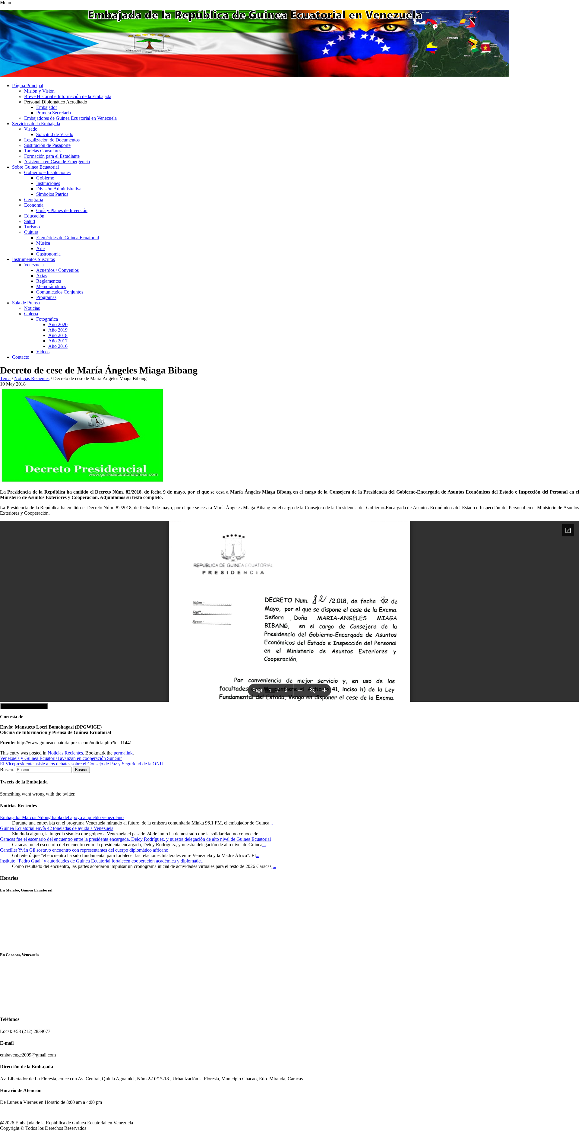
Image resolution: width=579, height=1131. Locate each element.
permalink (123, 752)
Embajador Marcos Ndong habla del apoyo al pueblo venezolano (62, 817)
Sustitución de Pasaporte (47, 145)
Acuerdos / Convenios (57, 270)
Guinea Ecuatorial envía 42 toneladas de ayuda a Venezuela (56, 828)
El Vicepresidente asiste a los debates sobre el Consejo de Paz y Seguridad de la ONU (81, 763)
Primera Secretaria (53, 112)
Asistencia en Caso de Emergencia (57, 161)
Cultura (31, 232)
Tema (5, 378)
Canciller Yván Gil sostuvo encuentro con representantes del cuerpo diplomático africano (84, 850)
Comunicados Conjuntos (59, 291)
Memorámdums (51, 286)
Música (43, 243)
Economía (33, 205)
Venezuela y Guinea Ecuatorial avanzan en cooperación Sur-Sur (61, 758)
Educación (34, 215)
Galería (31, 313)
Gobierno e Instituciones (47, 172)
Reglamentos (48, 281)
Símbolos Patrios (52, 194)
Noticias (32, 308)
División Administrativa (58, 188)
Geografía (33, 199)
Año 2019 (58, 329)
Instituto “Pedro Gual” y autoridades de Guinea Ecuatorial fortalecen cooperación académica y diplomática (101, 860)
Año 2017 (58, 340)
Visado (30, 129)
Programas (46, 297)
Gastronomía (48, 253)
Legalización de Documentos (52, 139)
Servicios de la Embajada (36, 123)
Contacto (20, 357)
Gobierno (45, 177)
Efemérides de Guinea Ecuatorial (67, 237)
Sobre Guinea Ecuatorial (35, 167)
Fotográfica (47, 319)
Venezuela (34, 264)
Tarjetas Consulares (42, 150)
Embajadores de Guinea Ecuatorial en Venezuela (70, 118)
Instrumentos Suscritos (33, 259)
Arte (40, 248)
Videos (42, 351)
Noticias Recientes (31, 378)
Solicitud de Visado (54, 134)
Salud (29, 221)
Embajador (46, 107)
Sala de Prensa (26, 302)
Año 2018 (58, 335)
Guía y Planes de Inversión (61, 210)
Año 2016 (58, 346)
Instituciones (48, 183)
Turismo (32, 226)
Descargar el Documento (24, 706)
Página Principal (27, 85)
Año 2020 (58, 324)
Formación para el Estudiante (52, 156)
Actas (41, 275)
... (271, 822)
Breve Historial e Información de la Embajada (67, 96)
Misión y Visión (39, 91)
